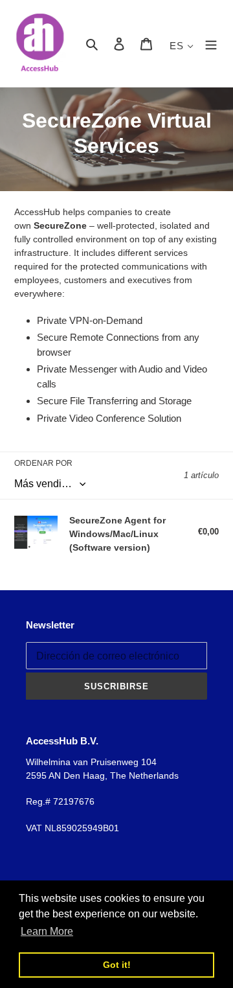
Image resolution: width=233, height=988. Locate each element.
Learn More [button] (47, 931)
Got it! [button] (117, 964)
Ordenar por (43, 463)
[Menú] (211, 44)
